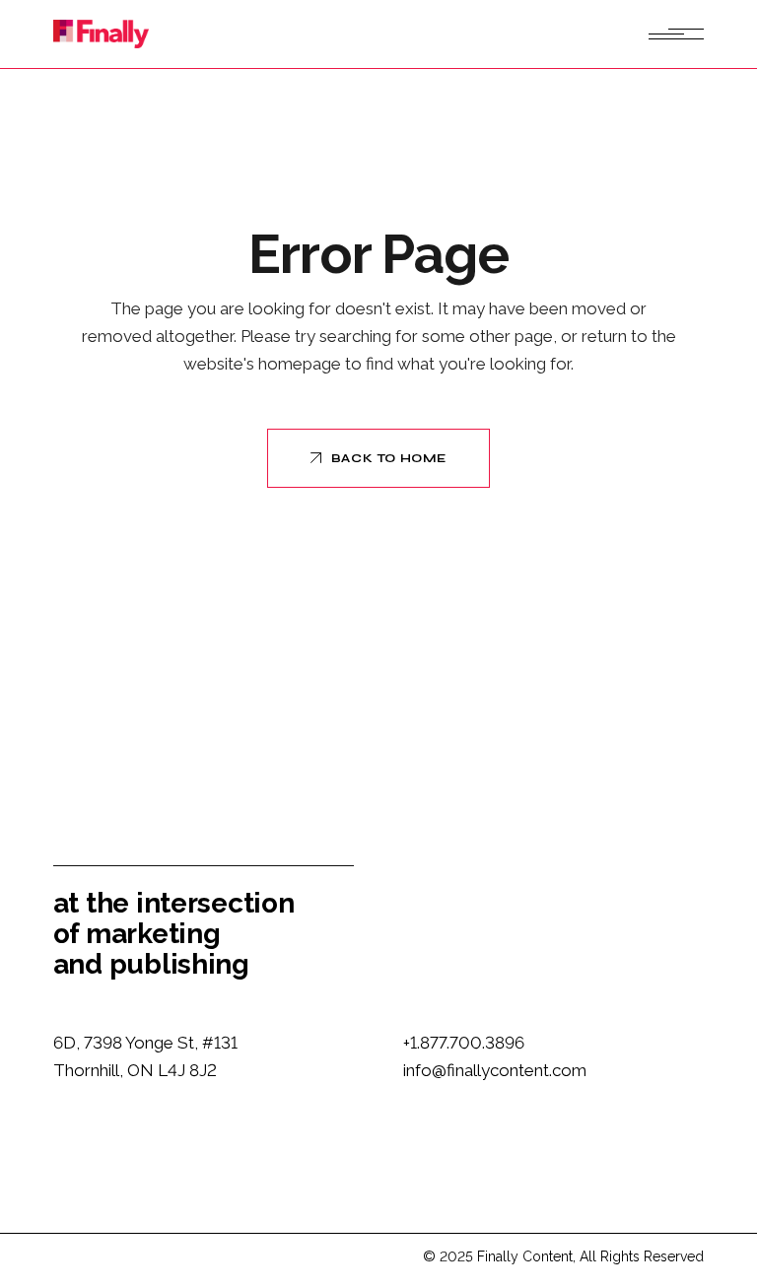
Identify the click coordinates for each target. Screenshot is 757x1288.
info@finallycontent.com (494, 1070)
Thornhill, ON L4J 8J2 (135, 1070)
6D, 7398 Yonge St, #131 (145, 1042)
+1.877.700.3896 (463, 1042)
